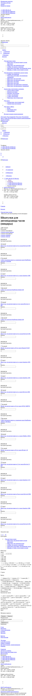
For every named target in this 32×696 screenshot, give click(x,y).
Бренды (3, 636)
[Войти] (1, 140)
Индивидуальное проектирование (10, 644)
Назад (9, 180)
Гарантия (3, 649)
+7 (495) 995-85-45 (6, 10)
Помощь (3, 646)
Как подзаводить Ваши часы (9, 652)
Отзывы (3, 631)
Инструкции (4, 653)
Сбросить (9, 616)
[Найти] (4, 48)
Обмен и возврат (5, 643)
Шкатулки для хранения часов (15, 543)
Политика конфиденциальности (10, 691)
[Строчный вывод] (2, 238)
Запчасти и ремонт (6, 650)
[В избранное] (1, 250)
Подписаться (4, 622)
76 (5, 534)
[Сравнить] (1, 252)
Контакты (3, 628)
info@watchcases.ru (6, 17)
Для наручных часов (10, 539)
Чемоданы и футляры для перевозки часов (19, 546)
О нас (2, 627)
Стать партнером (5, 630)
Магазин (3, 633)
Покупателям (4, 637)
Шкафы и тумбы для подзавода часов (17, 548)
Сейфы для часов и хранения (15, 545)
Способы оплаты (5, 641)
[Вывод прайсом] (3, 238)
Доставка (3, 640)
